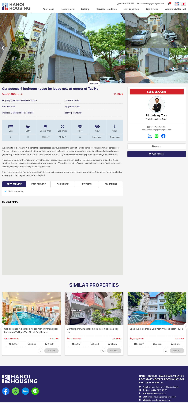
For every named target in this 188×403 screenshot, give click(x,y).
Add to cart (158, 154)
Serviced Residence (106, 9)
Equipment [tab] (111, 184)
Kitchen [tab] (87, 184)
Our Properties (131, 9)
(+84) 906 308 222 (157, 127)
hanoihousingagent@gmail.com (151, 4)
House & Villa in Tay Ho (26, 100)
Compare (51, 351)
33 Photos (94, 83)
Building (85, 9)
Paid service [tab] (38, 184)
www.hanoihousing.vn (161, 400)
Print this (157, 146)
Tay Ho (76, 100)
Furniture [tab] (63, 184)
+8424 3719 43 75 (158, 390)
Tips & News (152, 9)
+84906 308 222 (126, 4)
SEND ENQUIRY (156, 91)
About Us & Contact (175, 9)
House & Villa (67, 9)
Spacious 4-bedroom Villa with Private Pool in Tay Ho (94, 329)
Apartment (48, 9)
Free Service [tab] (14, 184)
